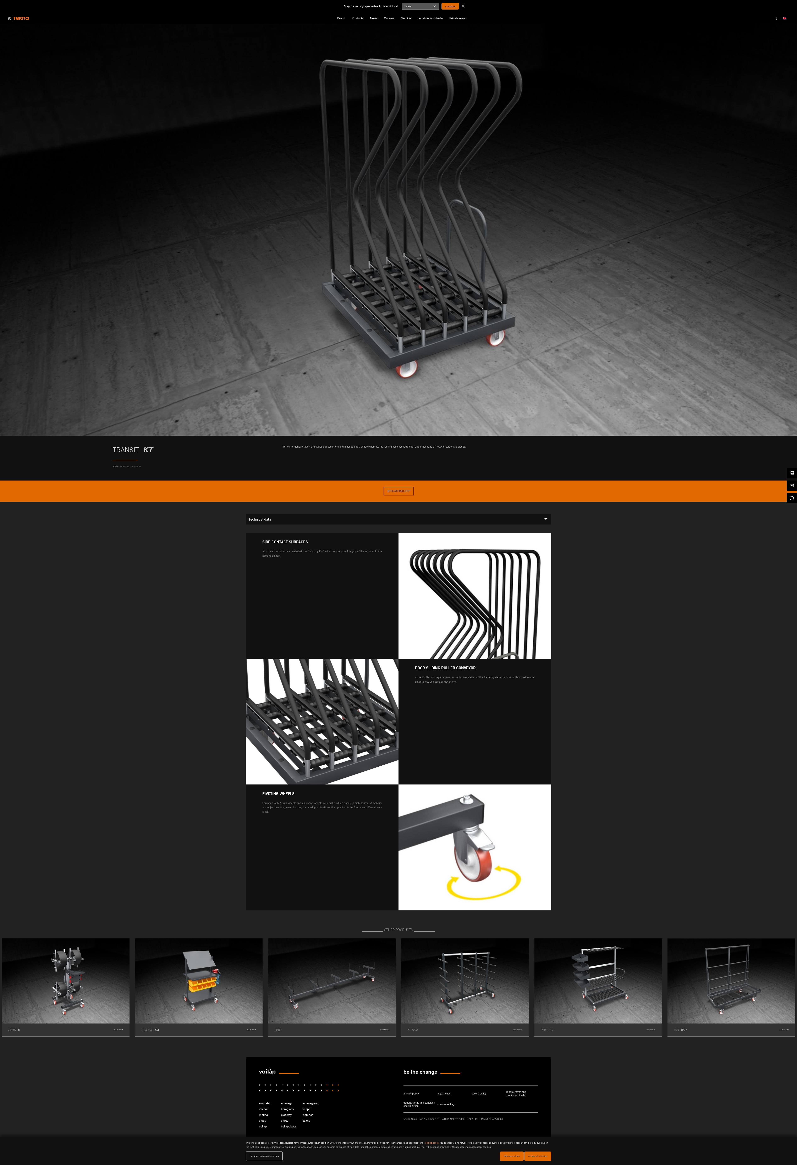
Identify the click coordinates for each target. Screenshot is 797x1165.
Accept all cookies (537, 1156)
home (115, 466)
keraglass (287, 1109)
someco (308, 1114)
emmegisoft (310, 1103)
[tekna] (267, 1072)
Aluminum (136, 466)
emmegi (286, 1103)
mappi (307, 1109)
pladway (286, 1114)
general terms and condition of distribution (419, 1104)
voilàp (263, 1126)
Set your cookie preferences (264, 1156)
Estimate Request (398, 490)
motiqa (263, 1114)
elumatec (265, 1103)
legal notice (444, 1093)
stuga (262, 1120)
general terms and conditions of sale (516, 1094)
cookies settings (447, 1104)
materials (124, 466)
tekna (306, 1120)
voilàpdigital (288, 1126)
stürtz (284, 1120)
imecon (264, 1109)
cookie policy (479, 1093)
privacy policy (411, 1093)
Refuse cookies (512, 1156)
